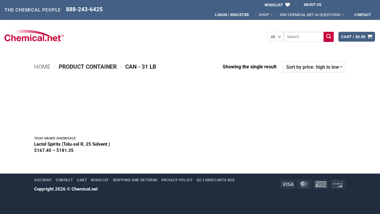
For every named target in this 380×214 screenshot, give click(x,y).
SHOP (264, 14)
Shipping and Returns (135, 180)
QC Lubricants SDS (216, 180)
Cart (82, 180)
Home (42, 67)
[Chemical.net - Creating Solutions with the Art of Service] (34, 37)
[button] (356, 37)
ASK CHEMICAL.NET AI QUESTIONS (310, 14)
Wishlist (100, 180)
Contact (64, 180)
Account (43, 180)
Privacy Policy (177, 180)
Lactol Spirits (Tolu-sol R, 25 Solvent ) (72, 144)
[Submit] (329, 37)
